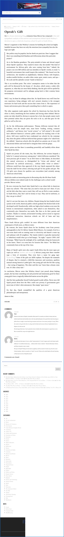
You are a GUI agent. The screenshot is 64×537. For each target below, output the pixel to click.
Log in (7, 507)
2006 (7, 411)
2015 (7, 394)
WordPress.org (9, 512)
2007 (7, 409)
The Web (8, 490)
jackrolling (11, 257)
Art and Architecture (11, 420)
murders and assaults (27, 252)
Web (7, 498)
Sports (7, 483)
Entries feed (8, 509)
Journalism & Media (10, 450)
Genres (7, 440)
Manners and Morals (10, 453)
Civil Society (9, 426)
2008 (7, 407)
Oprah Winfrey (41, 26)
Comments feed (9, 511)
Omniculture (9, 463)
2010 (7, 404)
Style (7, 485)
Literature (8, 452)
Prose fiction (9, 476)
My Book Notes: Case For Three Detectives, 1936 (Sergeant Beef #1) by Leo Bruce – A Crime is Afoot (30, 380)
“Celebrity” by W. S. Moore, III (53, 387)
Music (7, 457)
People (7, 466)
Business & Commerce (11, 424)
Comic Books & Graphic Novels (13, 428)
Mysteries (8, 459)
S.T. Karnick (8, 26)
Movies (7, 455)
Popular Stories (9, 474)
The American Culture (11, 489)
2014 (7, 396)
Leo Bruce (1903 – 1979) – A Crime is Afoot (16, 384)
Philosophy (8, 468)
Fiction (7, 439)
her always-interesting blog (16, 36)
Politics (7, 470)
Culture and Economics (11, 433)
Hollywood (8, 446)
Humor (7, 448)
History (7, 444)
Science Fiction (9, 481)
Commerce (8, 429)
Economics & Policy (11, 435)
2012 (7, 400)
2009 (7, 406)
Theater (7, 492)
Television (12, 27)
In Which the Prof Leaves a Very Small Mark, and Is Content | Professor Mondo (25, 387)
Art (6, 418)
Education (8, 437)
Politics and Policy (10, 472)
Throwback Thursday (11, 494)
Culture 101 (8, 431)
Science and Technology (11, 479)
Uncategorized (9, 496)
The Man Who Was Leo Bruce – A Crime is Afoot (18, 385)
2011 (7, 402)
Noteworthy (8, 461)
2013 (7, 398)
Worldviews (8, 500)
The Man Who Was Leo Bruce (33, 378)
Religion (8, 478)
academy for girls (34, 26)
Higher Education (10, 442)
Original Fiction (9, 465)
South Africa (47, 26)
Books (7, 422)
